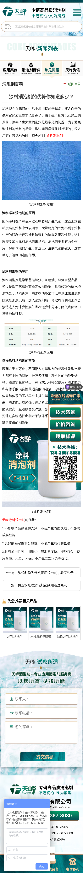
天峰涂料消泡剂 (13, 520)
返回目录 (74, 84)
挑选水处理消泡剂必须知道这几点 (42, 585)
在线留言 (51, 869)
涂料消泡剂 (54, 136)
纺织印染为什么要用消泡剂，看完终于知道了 (49, 573)
